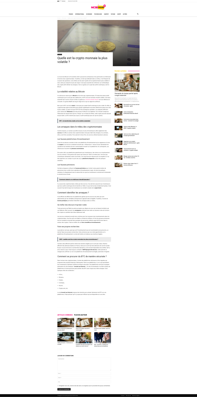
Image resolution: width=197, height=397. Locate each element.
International (79, 14)
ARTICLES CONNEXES (65, 315)
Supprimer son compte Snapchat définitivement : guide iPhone (132, 143)
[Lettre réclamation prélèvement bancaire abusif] (65, 322)
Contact (122, 395)
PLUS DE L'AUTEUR (80, 315)
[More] (116, 304)
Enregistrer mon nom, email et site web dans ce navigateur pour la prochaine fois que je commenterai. (84, 385)
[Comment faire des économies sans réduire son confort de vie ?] (84, 337)
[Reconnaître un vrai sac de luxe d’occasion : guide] (118, 106)
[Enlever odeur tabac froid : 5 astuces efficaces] (118, 165)
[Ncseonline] (98, 7)
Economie (89, 14)
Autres (125, 14)
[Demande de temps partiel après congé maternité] (127, 82)
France (71, 14)
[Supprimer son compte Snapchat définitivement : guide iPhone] (118, 143)
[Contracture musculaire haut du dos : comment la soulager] (118, 121)
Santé (119, 14)
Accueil (58, 18)
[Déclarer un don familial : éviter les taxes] (102, 322)
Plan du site (128, 395)
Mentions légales (136, 395)
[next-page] (61, 349)
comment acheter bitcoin (92, 99)
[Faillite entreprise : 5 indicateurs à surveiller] (65, 336)
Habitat (106, 14)
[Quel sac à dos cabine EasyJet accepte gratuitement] (118, 135)
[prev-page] (58, 349)
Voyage (113, 14)
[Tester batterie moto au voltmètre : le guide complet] (118, 150)
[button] (138, 14)
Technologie (98, 14)
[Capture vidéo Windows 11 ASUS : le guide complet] (118, 128)
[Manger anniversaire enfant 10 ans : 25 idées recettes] (118, 157)
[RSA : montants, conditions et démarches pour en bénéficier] (102, 337)
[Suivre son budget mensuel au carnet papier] (84, 322)
